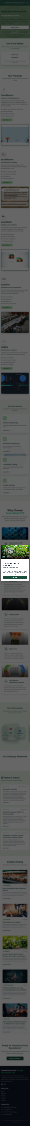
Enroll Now (15, 577)
